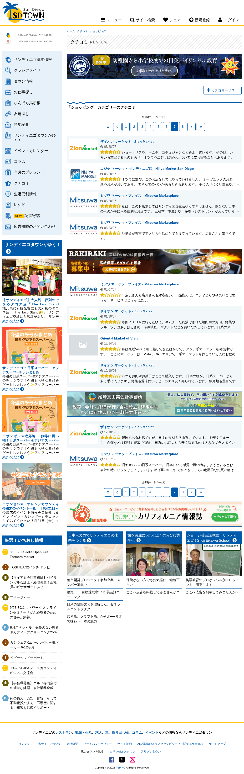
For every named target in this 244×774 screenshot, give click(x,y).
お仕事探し (23, 92)
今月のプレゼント (29, 172)
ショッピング (98, 31)
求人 (98, 732)
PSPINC (120, 767)
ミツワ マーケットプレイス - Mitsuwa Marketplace (139, 195)
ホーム (71, 31)
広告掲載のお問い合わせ (35, 226)
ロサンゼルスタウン (122, 751)
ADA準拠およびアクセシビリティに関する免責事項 (170, 744)
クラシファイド (27, 70)
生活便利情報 (25, 194)
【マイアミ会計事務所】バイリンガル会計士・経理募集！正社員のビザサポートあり (33, 582)
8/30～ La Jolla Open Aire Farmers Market (29, 554)
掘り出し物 (120, 732)
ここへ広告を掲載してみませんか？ (153, 592)
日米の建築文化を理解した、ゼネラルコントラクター (93, 606)
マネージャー (20, 597)
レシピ (19, 204)
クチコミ (21, 183)
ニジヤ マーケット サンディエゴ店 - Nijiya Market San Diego (147, 168)
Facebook (111, 760)
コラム (19, 161)
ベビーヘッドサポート (26, 658)
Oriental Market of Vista (83, 345)
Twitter (122, 760)
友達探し (21, 113)
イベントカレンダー (31, 150)
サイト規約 (124, 744)
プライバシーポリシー (97, 744)
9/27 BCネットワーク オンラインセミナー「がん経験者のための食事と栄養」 (33, 612)
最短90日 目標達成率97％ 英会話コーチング (93, 594)
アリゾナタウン (151, 751)
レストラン (63, 732)
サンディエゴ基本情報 (33, 59)
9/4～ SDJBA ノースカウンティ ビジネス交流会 (34, 670)
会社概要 (72, 744)
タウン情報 (23, 81)
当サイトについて (49, 744)
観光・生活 (83, 732)
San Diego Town (23, 13)
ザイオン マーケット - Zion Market (127, 141)
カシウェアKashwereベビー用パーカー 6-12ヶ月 (34, 645)
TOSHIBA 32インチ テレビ (30, 567)
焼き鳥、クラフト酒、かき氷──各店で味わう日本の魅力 (94, 619)
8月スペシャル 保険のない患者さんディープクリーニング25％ (34, 630)
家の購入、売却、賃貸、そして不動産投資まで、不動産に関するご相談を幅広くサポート (33, 703)
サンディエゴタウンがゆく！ (35, 137)
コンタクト (25, 744)
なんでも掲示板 (27, 103)
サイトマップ (217, 744)
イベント (152, 732)
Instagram (132, 760)
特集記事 (21, 124)
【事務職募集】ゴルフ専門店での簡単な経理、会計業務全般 (33, 685)
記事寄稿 (32, 215)
